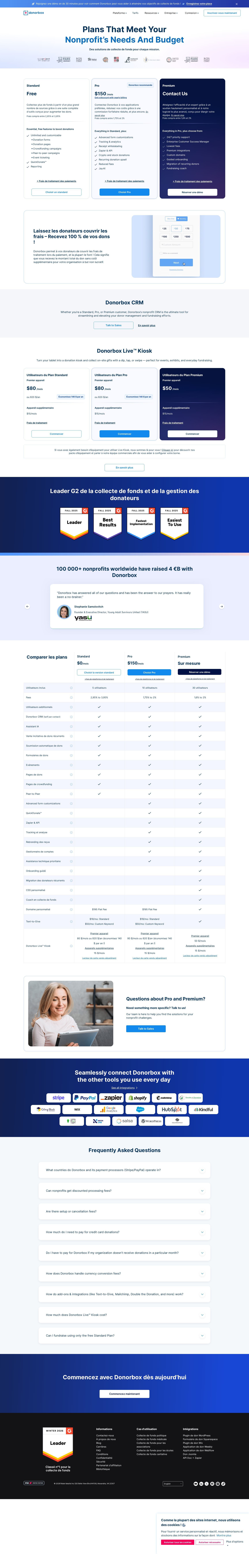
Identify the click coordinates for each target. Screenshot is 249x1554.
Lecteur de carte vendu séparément (99, 958)
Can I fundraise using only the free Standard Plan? (80, 1335)
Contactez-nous (105, 1435)
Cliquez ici (167, 449)
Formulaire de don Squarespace (200, 1439)
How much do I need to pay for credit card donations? (82, 1232)
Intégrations (190, 1429)
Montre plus (224, 1535)
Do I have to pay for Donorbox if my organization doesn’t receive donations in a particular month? (112, 1253)
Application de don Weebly (197, 1446)
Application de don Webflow (198, 1450)
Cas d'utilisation (147, 1429)
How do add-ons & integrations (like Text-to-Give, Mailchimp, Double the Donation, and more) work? (114, 1294)
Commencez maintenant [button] (124, 1393)
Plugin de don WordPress (196, 1435)
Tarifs (135, 12)
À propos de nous (106, 1439)
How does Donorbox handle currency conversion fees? (83, 1273)
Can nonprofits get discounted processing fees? (78, 1190)
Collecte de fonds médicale (152, 1439)
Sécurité (100, 1461)
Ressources (151, 12)
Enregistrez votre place (199, 3)
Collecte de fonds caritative (152, 1454)
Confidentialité (104, 1457)
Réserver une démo (192, 192)
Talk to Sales (113, 325)
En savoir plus (177, 115)
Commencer (56, 433)
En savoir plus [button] (124, 467)
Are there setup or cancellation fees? (71, 1211)
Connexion (191, 12)
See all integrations (123, 1087)
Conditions (102, 1454)
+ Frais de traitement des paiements (56, 181)
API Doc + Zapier (192, 1457)
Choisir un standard (56, 192)
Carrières (101, 1446)
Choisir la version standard (99, 672)
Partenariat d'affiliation (108, 1465)
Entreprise (170, 12)
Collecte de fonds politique (151, 1435)
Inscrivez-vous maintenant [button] (222, 12)
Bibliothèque (103, 1469)
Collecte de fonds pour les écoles (155, 1450)
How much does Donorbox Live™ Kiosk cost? (76, 1315)
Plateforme (119, 12)
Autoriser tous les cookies (177, 1542)
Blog (98, 1442)
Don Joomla (189, 1454)
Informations (104, 1429)
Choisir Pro (124, 192)
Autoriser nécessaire (210, 1542)
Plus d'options (234, 1541)
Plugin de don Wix (193, 1442)
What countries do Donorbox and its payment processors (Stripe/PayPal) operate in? (103, 1170)
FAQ (98, 1450)
